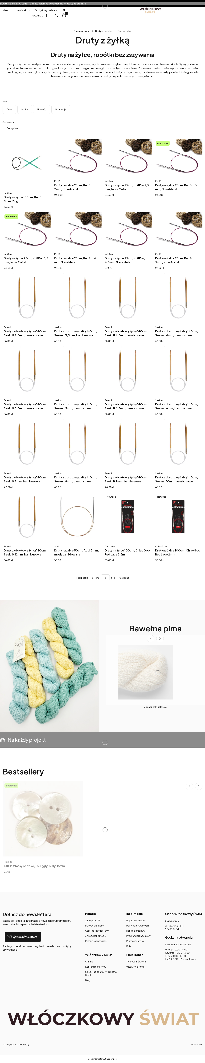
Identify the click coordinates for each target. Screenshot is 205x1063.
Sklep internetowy (101, 1059)
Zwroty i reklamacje (95, 935)
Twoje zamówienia (136, 961)
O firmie (89, 961)
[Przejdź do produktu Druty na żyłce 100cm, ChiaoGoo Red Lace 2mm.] (178, 516)
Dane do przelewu (135, 930)
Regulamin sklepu (135, 920)
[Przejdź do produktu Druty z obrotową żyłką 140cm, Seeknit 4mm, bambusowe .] (178, 297)
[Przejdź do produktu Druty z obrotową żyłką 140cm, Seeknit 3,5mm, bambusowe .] (77, 297)
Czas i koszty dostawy (97, 930)
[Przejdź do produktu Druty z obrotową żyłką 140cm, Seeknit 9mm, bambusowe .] (127, 443)
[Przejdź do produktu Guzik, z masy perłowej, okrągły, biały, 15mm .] (43, 818)
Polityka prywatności (137, 925)
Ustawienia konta (135, 966)
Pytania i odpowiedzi (96, 940)
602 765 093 (172, 920)
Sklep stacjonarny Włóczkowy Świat (101, 973)
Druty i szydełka (103, 31)
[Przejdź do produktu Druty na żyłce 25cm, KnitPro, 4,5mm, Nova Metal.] (127, 230)
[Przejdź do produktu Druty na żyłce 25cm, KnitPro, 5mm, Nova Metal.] (178, 230)
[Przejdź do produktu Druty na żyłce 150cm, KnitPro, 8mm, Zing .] (27, 163)
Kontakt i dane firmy (95, 966)
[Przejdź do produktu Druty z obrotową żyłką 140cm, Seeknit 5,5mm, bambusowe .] (27, 370)
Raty (128, 946)
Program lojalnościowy (138, 935)
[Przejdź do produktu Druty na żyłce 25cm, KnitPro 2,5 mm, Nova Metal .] (127, 157)
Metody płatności (94, 925)
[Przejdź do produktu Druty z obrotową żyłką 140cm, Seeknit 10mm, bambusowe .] (178, 443)
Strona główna (82, 31)
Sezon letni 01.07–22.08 (178, 944)
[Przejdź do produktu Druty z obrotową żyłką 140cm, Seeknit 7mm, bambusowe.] (27, 443)
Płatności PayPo (135, 940)
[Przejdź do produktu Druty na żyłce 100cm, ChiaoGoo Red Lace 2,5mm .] (127, 516)
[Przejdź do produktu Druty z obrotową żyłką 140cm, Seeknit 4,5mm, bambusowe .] (127, 297)
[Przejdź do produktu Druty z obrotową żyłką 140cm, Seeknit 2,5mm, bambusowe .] (27, 297)
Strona (95, 577)
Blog (87, 980)
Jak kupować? (92, 920)
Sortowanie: (9, 122)
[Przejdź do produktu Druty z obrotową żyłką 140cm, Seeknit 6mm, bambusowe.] (178, 370)
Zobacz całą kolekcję (155, 706)
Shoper (23, 1044)
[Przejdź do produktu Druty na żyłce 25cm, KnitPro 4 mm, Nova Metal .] (77, 230)
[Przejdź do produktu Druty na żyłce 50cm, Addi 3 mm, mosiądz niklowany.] (77, 516)
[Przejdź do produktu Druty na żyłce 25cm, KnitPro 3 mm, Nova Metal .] (178, 157)
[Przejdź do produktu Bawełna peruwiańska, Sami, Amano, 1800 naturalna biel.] (146, 672)
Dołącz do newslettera (23, 936)
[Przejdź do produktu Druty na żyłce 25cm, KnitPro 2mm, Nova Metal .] (77, 157)
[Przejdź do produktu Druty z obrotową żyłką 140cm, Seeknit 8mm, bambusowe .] (77, 443)
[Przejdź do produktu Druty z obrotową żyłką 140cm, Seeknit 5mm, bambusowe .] (77, 370)
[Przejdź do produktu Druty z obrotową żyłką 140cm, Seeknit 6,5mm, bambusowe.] (127, 370)
